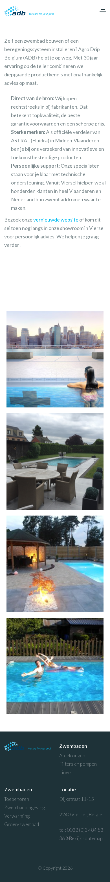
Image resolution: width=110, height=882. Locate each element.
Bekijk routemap (86, 838)
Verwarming (17, 816)
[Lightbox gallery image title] (55, 359)
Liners (65, 772)
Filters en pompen (78, 764)
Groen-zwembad (21, 824)
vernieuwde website (55, 219)
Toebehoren (16, 799)
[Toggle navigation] (103, 11)
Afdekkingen (72, 755)
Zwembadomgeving (24, 807)
